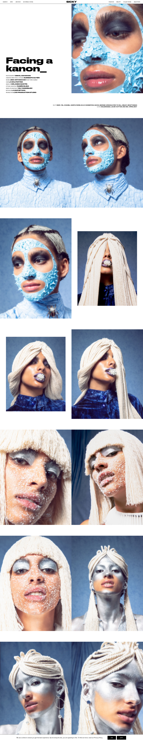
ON (112, 738)
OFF (121, 738)
